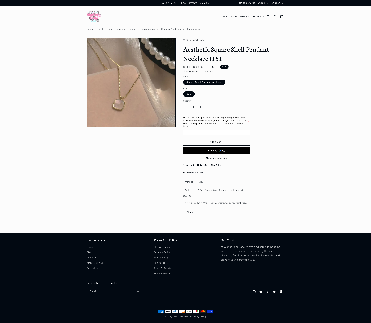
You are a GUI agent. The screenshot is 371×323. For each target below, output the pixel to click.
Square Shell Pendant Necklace (204, 82)
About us (92, 257)
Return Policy (161, 263)
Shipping (187, 71)
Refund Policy (161, 257)
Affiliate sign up (95, 263)
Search (90, 247)
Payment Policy (162, 252)
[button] (134, 29)
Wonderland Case (180, 317)
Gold (189, 94)
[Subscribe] (137, 291)
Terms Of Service (163, 268)
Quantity (187, 101)
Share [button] (190, 212)
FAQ (89, 252)
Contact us (93, 268)
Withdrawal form (162, 273)
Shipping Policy (162, 247)
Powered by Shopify (197, 317)
